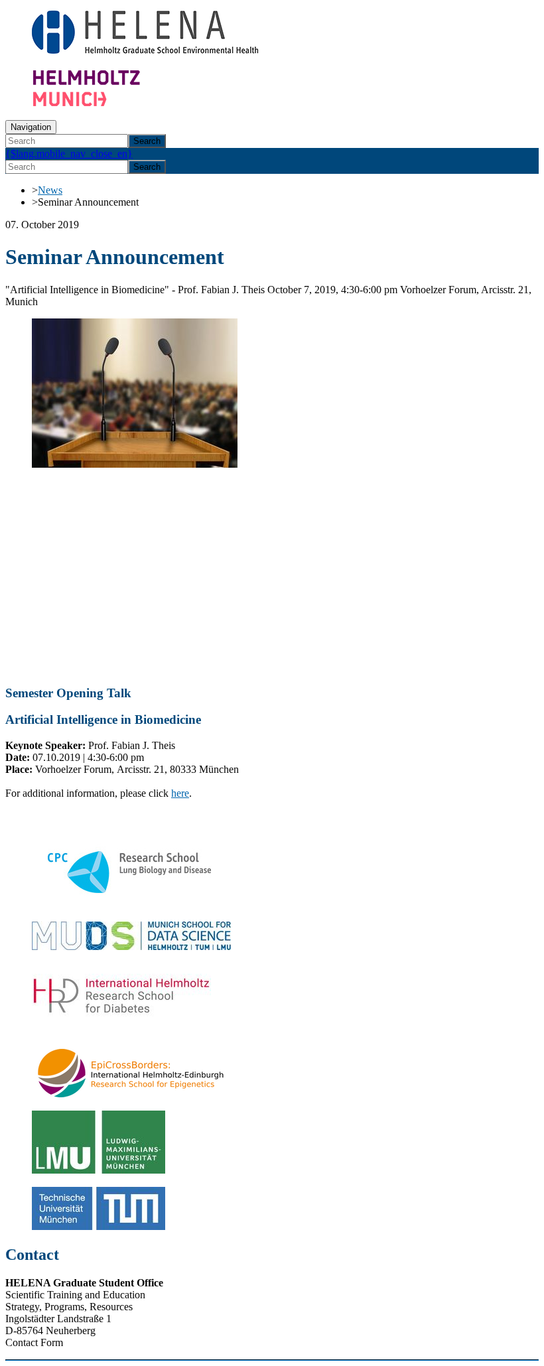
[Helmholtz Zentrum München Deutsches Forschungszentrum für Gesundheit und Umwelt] (111, 103)
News (50, 190)
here (180, 793)
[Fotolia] (135, 464)
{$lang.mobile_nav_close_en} (69, 153)
